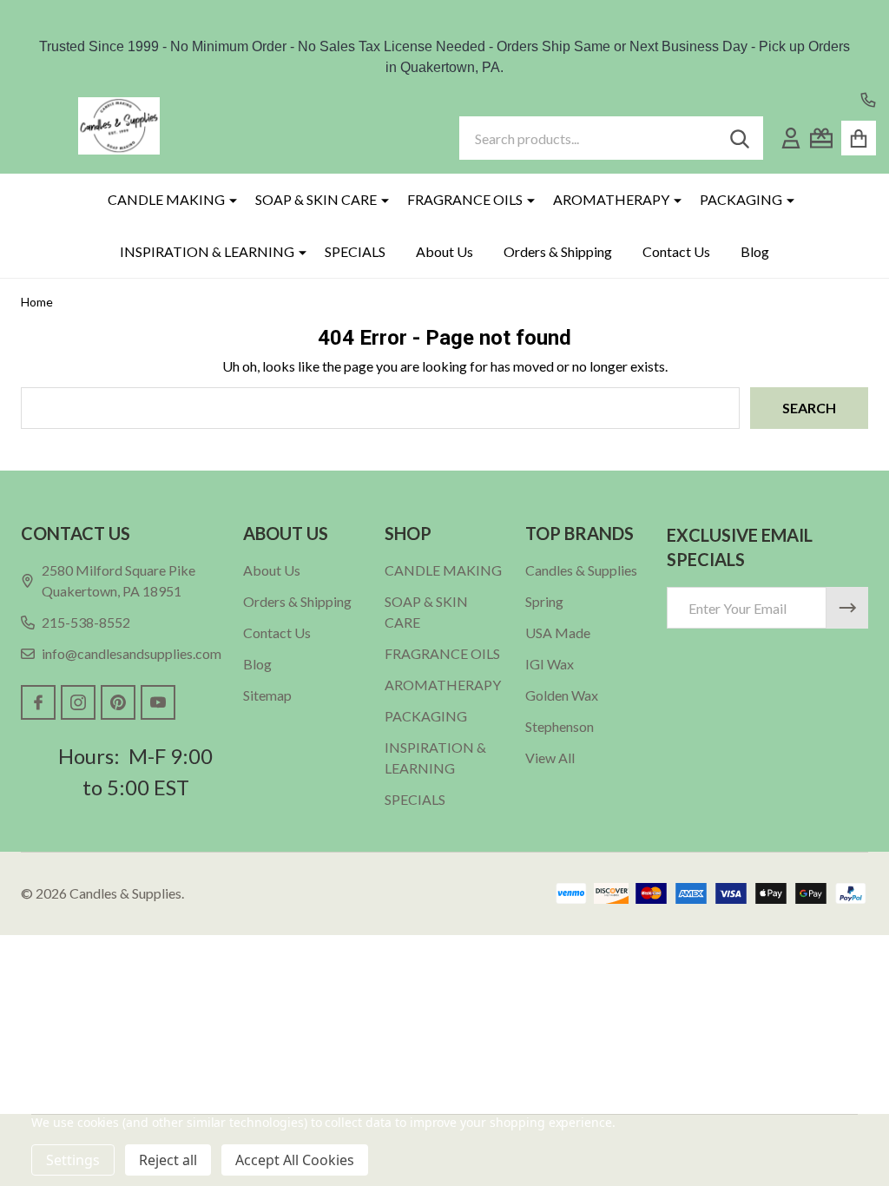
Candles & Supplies (581, 570)
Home (37, 301)
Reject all (168, 1160)
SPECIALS (355, 251)
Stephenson (559, 726)
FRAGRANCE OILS (465, 199)
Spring (544, 601)
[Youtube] (158, 702)
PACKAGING (741, 199)
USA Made (557, 632)
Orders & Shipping (558, 251)
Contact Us (676, 251)
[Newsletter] (847, 608)
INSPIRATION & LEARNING (207, 251)
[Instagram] (78, 702)
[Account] (790, 138)
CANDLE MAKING (166, 199)
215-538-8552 (86, 622)
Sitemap (267, 695)
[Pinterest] (118, 702)
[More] (226, 199)
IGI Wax (549, 664)
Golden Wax (561, 695)
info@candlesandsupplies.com (131, 653)
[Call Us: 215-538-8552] (868, 100)
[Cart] (858, 138)
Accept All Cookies (294, 1160)
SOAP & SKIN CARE (316, 199)
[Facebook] (38, 702)
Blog (755, 251)
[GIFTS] (821, 138)
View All (550, 757)
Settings (73, 1160)
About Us (444, 251)
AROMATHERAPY (611, 199)
